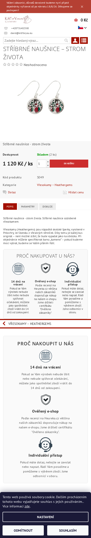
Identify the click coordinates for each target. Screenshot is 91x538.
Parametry (28, 206)
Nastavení (45, 517)
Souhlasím (68, 530)
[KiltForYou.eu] (18, 18)
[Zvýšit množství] (48, 162)
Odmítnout (23, 530)
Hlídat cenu (76, 192)
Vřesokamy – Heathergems (54, 185)
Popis (10, 206)
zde (27, 506)
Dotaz (12, 192)
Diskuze (47, 206)
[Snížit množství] (48, 165)
